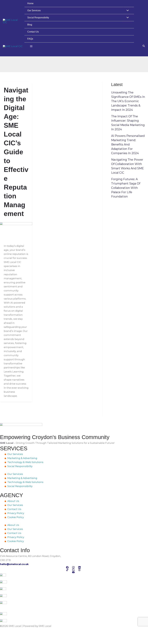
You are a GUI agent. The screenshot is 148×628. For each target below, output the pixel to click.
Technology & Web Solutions (25, 462)
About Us (13, 501)
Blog (29, 24)
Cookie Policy (15, 517)
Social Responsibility (38, 17)
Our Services (34, 10)
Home (30, 3)
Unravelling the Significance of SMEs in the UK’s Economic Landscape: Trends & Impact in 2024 (128, 101)
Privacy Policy (15, 513)
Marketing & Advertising (22, 458)
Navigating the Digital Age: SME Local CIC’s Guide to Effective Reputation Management (16, 151)
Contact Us (33, 31)
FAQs (30, 39)
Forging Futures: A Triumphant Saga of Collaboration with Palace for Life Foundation (125, 187)
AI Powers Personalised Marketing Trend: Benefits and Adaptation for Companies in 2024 (128, 144)
